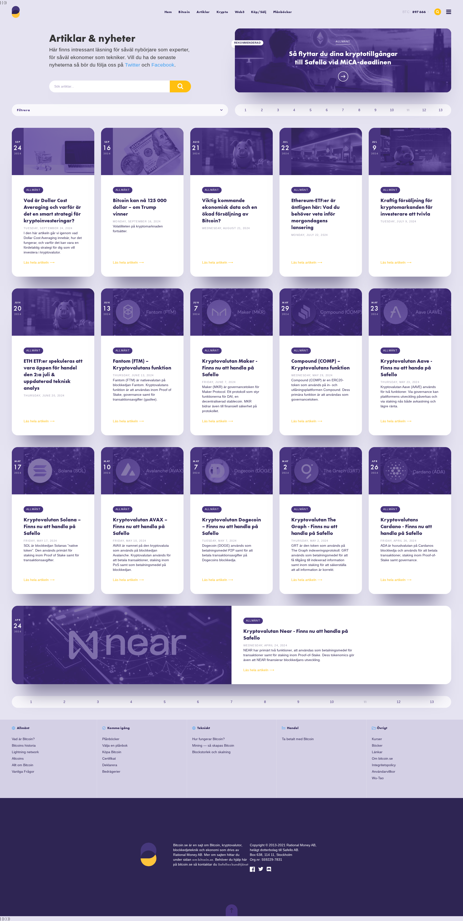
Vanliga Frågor (23, 771)
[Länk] (269, 869)
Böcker (377, 745)
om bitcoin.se (202, 859)
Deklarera (109, 765)
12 (424, 110)
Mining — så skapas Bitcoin (213, 745)
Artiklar (203, 12)
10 (392, 110)
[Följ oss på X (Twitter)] (260, 869)
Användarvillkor (383, 771)
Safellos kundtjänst (233, 864)
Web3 (239, 12)
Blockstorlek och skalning (211, 752)
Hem (168, 12)
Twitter (132, 65)
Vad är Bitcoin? (23, 739)
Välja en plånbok (115, 745)
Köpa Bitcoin (111, 752)
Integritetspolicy (384, 765)
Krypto (222, 12)
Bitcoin (184, 12)
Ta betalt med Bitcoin (298, 739)
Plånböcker (282, 12)
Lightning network (25, 752)
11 (408, 110)
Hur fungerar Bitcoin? (208, 739)
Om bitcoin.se (382, 758)
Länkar (377, 752)
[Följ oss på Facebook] (252, 869)
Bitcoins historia (24, 745)
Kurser (377, 739)
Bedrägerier (111, 771)
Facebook (162, 65)
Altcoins (18, 758)
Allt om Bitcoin (22, 765)
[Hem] (16, 12)
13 (441, 110)
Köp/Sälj (258, 12)
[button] (184, 12)
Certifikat (109, 758)
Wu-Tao (378, 778)
